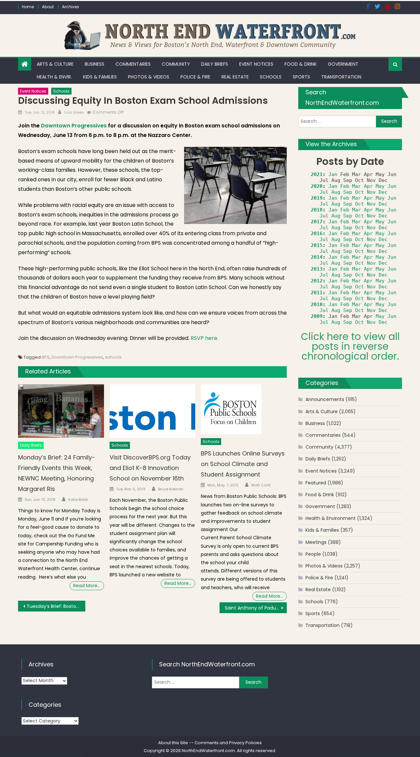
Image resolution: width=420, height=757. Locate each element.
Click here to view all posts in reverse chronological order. (350, 346)
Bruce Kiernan (170, 489)
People (313, 554)
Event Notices (256, 64)
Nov (371, 192)
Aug (335, 192)
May (380, 186)
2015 (317, 245)
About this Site (173, 743)
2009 (317, 316)
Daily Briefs (214, 64)
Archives (70, 7)
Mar (356, 186)
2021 (317, 174)
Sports (301, 77)
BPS (46, 357)
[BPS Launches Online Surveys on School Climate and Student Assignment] (244, 409)
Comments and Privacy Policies (228, 743)
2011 (317, 293)
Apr (368, 186)
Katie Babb (78, 499)
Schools (271, 77)
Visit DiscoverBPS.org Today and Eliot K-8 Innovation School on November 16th (150, 467)
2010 (317, 304)
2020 (317, 186)
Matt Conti (261, 485)
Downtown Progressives (74, 125)
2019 (317, 198)
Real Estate (235, 77)
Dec (383, 192)
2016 (317, 233)
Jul (324, 192)
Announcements (324, 399)
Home (28, 7)
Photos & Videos (148, 77)
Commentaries (133, 64)
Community (176, 64)
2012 (317, 281)
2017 (317, 222)
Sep (347, 192)
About (48, 7)
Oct (359, 192)
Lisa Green (74, 112)
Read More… (86, 585)
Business (94, 64)
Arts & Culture (55, 64)
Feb (344, 186)
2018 (317, 210)
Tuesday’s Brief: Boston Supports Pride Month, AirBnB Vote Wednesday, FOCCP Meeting (56, 606)
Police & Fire (195, 77)
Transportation (341, 77)
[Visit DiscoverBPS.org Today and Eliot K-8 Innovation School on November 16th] (153, 411)
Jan (332, 174)
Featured (315, 482)
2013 (317, 269)
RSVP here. (204, 338)
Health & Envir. (54, 77)
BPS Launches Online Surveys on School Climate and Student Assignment (243, 464)
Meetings (315, 542)
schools (113, 357)
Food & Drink (300, 64)
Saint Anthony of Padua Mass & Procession (256, 608)
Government (343, 64)
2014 (317, 257)
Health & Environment (330, 518)
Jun (392, 186)
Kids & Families (100, 77)
